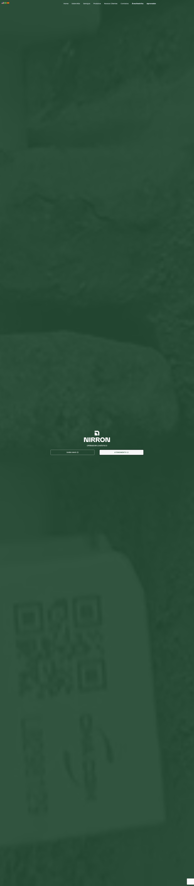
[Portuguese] (5, 3)
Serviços (86, 3)
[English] (3, 3)
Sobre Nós (76, 3)
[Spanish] (8, 3)
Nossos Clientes (110, 3)
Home (66, 3)
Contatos (125, 3)
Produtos (97, 3)
